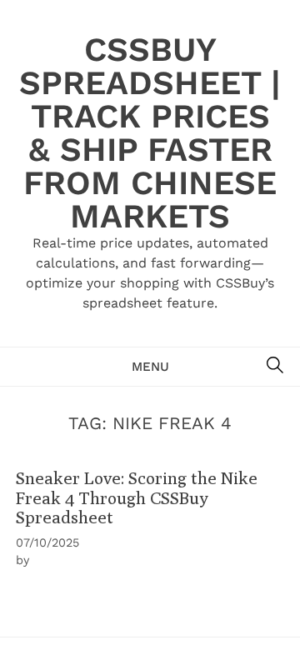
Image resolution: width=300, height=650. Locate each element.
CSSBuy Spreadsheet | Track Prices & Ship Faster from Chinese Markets (150, 133)
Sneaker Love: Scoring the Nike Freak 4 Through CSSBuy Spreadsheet (137, 498)
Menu (150, 366)
